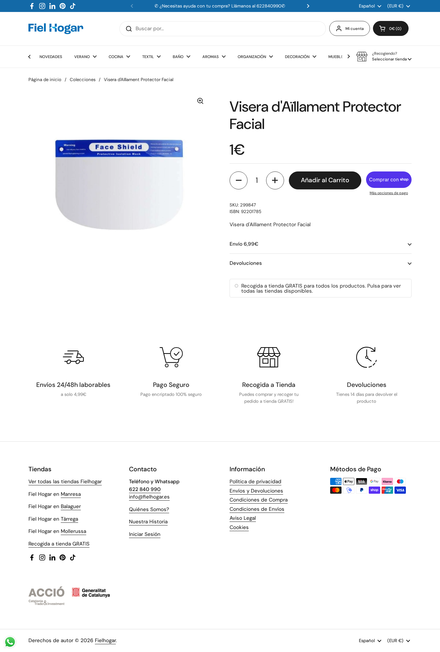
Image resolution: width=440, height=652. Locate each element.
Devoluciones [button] (246, 263)
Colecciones (82, 80)
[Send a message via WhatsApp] (10, 642)
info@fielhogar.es (149, 496)
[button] (391, 28)
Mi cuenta (354, 28)
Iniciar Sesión (144, 534)
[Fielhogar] (55, 28)
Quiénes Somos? (149, 509)
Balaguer (71, 506)
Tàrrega (69, 519)
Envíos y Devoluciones (256, 490)
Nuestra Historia (148, 521)
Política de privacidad (255, 481)
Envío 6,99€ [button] (244, 244)
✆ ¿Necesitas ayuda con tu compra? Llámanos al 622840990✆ (219, 6)
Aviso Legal (243, 518)
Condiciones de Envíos (257, 509)
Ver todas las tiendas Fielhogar (65, 481)
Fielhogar (105, 640)
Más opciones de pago (389, 193)
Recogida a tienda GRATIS (58, 543)
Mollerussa (73, 531)
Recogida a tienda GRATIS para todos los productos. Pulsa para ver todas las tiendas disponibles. (321, 288)
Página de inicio (44, 80)
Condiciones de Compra (259, 499)
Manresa (71, 494)
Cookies (239, 527)
